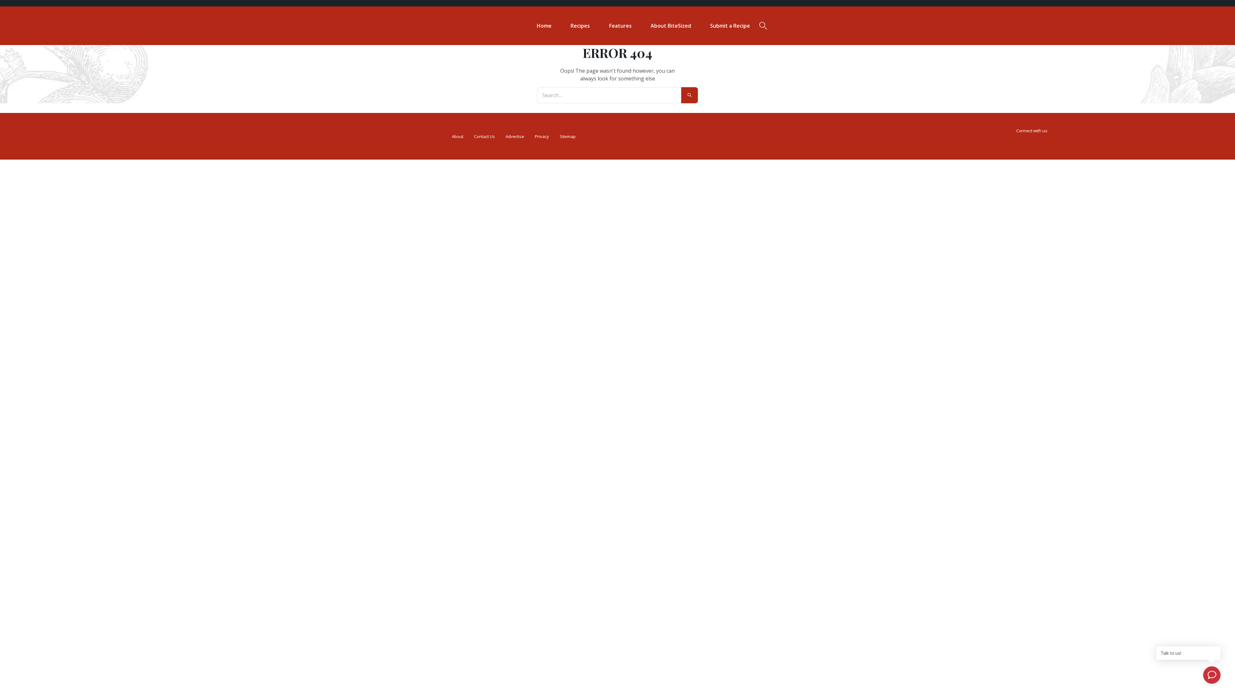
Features (620, 25)
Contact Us (484, 136)
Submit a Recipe (730, 25)
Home (544, 25)
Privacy (542, 136)
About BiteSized (671, 25)
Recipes (580, 25)
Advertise (515, 136)
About (457, 136)
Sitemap (568, 136)
